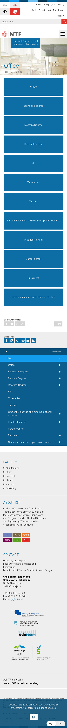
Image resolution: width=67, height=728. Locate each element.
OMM (26, 535)
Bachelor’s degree (33, 105)
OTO (7, 540)
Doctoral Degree (33, 144)
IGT (12, 72)
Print (58, 323)
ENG (15, 5)
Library (9, 480)
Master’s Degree (33, 125)
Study (9, 472)
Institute (10, 484)
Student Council (38, 10)
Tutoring (33, 201)
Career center (33, 258)
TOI (17, 540)
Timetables (33, 182)
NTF (6, 72)
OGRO (17, 535)
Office (19, 72)
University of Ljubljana (45, 4)
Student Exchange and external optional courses (33, 220)
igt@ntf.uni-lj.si (18, 599)
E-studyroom (58, 10)
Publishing (11, 488)
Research (10, 476)
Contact (60, 16)
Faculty (61, 4)
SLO (5, 5)
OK (33, 717)
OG (7, 535)
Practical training (33, 239)
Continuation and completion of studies (33, 297)
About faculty (12, 468)
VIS (49, 10)
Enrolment (33, 278)
